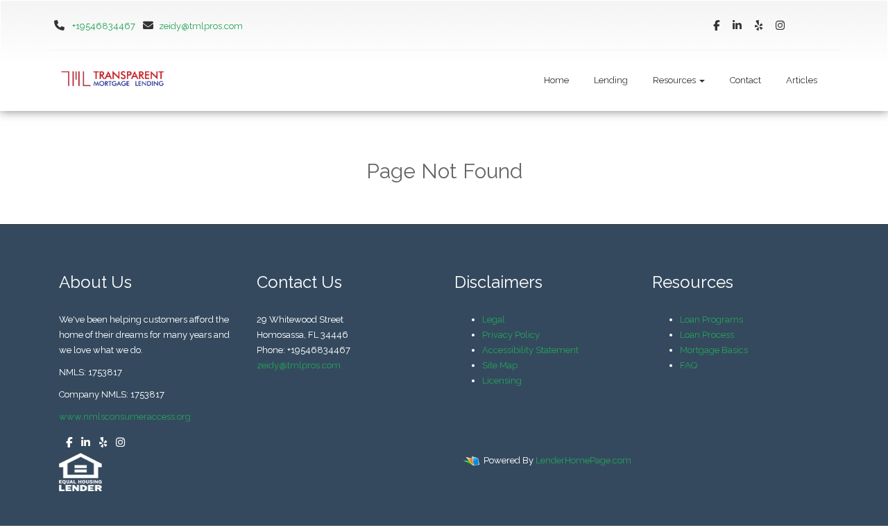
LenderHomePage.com (583, 460)
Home (556, 80)
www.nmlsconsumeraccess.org (125, 416)
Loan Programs (711, 319)
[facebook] (716, 26)
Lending (611, 80)
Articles (801, 80)
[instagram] (780, 26)
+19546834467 (103, 26)
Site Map (500, 365)
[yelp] (758, 26)
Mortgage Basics (714, 350)
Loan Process (707, 335)
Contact (745, 80)
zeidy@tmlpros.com (201, 26)
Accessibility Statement (530, 350)
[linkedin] (737, 26)
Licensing (502, 380)
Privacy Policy (511, 335)
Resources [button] (675, 80)
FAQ (688, 365)
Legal (493, 319)
